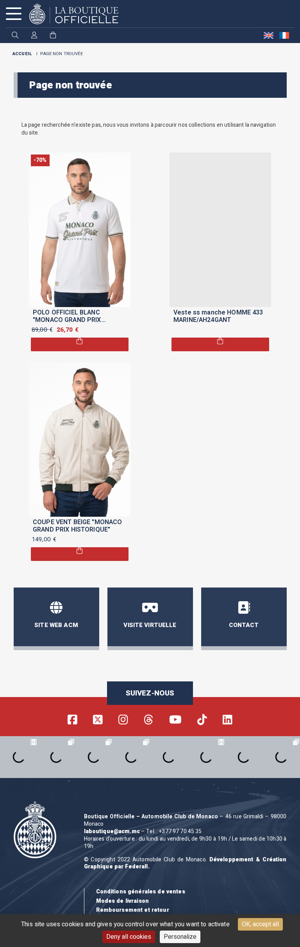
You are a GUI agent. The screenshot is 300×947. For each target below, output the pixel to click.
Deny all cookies (128, 937)
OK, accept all (260, 924)
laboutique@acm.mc (112, 831)
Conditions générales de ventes (140, 892)
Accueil (22, 53)
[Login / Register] (34, 36)
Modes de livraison (122, 901)
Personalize (180, 937)
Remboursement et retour (132, 910)
